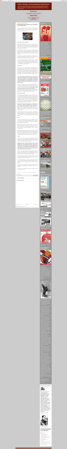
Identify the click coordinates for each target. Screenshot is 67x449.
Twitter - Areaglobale (44, 434)
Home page (27, 204)
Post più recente (18, 204)
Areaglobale (43, 433)
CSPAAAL (42, 440)
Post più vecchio (36, 204)
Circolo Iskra (43, 438)
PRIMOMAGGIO (43, 439)
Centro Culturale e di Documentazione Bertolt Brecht (33, 4)
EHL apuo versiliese (44, 444)
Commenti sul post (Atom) (22, 206)
